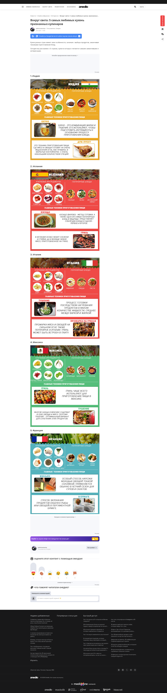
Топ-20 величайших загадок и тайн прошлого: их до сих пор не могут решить (121, 636)
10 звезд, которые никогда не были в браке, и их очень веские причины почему (41, 641)
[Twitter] (127, 670)
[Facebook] (122, 670)
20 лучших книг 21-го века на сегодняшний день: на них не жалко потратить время (94, 655)
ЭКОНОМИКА (71, 7)
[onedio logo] (83, 7)
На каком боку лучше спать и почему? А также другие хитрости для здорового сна (95, 650)
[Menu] (23, 7)
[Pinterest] (135, 670)
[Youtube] (131, 670)
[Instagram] (118, 670)
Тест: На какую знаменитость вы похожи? (96, 634)
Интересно (54, 16)
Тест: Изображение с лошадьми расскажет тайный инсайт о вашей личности (40, 648)
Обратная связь (35, 670)
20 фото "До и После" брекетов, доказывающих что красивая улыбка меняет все (122, 631)
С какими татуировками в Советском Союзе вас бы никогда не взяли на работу (41, 634)
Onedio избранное (43, 16)
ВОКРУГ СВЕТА (47, 7)
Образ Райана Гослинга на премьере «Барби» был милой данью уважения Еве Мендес (41, 627)
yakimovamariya (48, 28)
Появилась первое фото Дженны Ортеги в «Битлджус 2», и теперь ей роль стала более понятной (41, 621)
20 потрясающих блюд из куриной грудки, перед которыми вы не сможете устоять (95, 626)
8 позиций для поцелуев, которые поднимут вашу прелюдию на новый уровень (94, 640)
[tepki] (33, 573)
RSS (53, 670)
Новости (33, 16)
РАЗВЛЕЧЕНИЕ (59, 7)
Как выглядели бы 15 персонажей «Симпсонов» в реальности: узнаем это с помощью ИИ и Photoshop (42, 654)
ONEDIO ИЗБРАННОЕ (33, 7)
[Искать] (135, 7)
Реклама (43, 670)
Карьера (48, 670)
